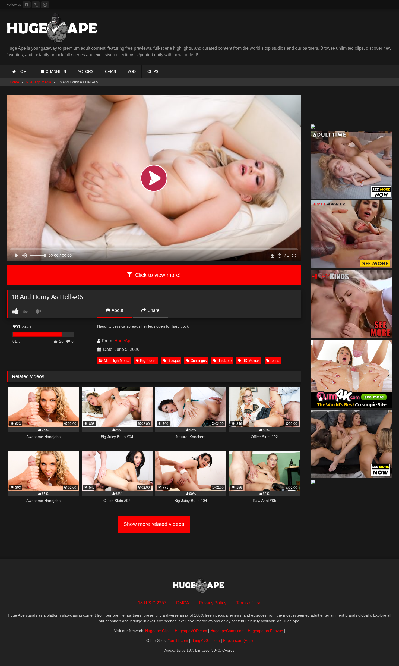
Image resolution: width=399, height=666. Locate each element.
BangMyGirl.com (205, 640)
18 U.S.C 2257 (152, 603)
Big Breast (148, 361)
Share (153, 310)
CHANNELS (56, 71)
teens (275, 361)
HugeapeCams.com (227, 631)
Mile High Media (38, 82)
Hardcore (224, 361)
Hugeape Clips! (158, 631)
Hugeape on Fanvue (265, 631)
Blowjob (173, 361)
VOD (132, 71)
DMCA (182, 603)
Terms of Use (248, 603)
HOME (23, 71)
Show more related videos (153, 524)
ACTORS (85, 71)
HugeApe (123, 340)
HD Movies (251, 361)
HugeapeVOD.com (191, 631)
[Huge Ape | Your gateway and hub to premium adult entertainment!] (54, 29)
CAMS (110, 71)
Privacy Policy (212, 603)
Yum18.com (178, 640)
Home (14, 82)
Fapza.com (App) (238, 640)
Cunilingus (199, 361)
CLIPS (152, 71)
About (117, 310)
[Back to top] (382, 650)
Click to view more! (157, 275)
